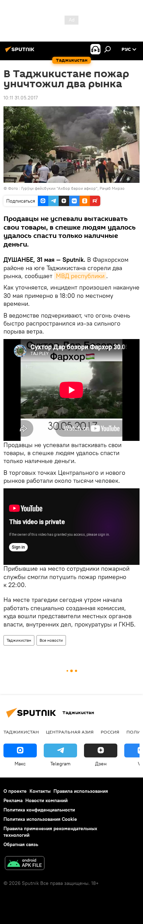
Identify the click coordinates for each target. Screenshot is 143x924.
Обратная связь (20, 844)
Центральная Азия (70, 732)
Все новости (51, 640)
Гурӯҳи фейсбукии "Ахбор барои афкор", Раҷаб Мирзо (73, 188)
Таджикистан (19, 640)
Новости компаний (46, 800)
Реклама (13, 800)
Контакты (40, 791)
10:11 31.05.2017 (20, 98)
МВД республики (80, 276)
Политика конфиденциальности (39, 810)
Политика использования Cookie (40, 819)
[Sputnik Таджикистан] (20, 52)
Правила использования (80, 791)
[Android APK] (24, 864)
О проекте (15, 791)
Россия (110, 732)
